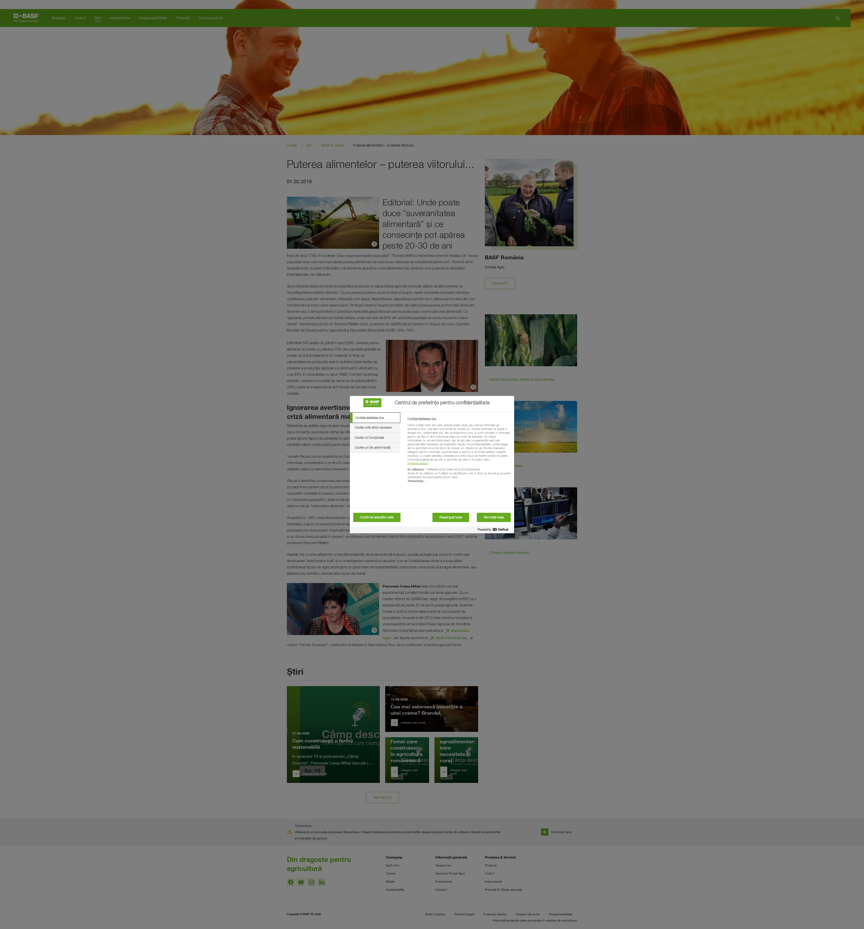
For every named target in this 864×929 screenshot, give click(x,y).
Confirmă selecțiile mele (377, 517)
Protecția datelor (417, 463)
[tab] (375, 418)
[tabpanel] (459, 452)
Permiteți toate (494, 517)
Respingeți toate (450, 517)
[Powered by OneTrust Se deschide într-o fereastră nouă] (495, 530)
